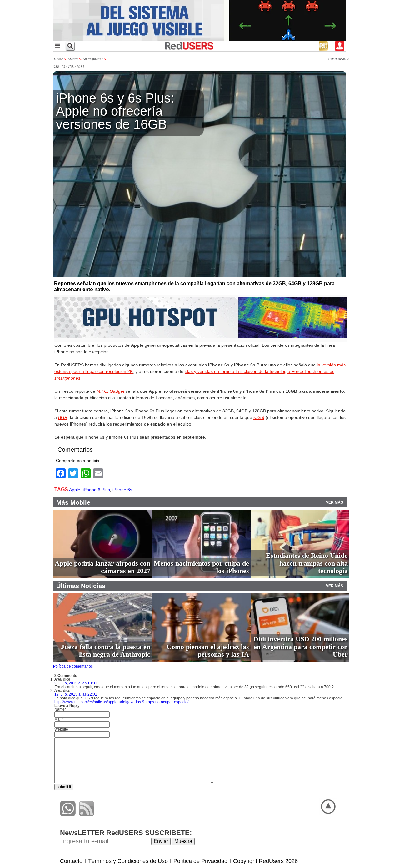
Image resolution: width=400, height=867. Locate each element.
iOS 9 (258, 417)
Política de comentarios (73, 666)
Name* (60, 709)
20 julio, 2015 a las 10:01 (75, 683)
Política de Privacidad (200, 861)
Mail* (58, 719)
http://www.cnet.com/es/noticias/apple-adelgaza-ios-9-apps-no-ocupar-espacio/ (121, 702)
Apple (74, 489)
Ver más (334, 502)
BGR (63, 417)
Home (58, 58)
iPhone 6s (122, 489)
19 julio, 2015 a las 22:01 (75, 694)
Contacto (71, 861)
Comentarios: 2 (338, 59)
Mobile (73, 58)
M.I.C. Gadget (110, 391)
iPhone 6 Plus (96, 489)
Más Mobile (73, 502)
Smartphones (93, 58)
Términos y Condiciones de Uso (128, 861)
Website (61, 729)
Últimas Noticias (80, 585)
